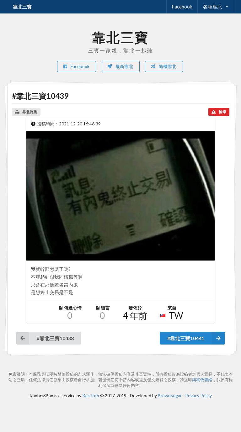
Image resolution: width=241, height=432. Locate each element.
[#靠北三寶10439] (120, 196)
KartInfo (90, 395)
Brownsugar (170, 395)
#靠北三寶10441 (185, 338)
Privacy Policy (198, 395)
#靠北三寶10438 (55, 338)
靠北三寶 (22, 6)
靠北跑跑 (29, 111)
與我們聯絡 (202, 379)
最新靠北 (124, 66)
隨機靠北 (167, 66)
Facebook (182, 6)
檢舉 (222, 111)
